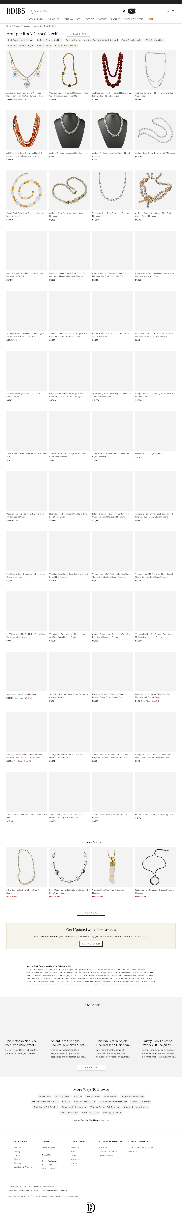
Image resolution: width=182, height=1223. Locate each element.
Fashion (116, 19)
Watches (102, 19)
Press (73, 1151)
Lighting (68, 19)
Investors (74, 1159)
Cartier (51, 981)
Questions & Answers (23, 1166)
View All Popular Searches (91, 1120)
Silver (75, 972)
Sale (151, 19)
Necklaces (27, 26)
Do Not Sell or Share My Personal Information (24, 1190)
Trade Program (48, 1147)
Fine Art (17, 1155)
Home (8, 26)
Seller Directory (48, 1168)
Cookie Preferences (50, 1190)
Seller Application (49, 1160)
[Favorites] (168, 11)
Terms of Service (68, 1196)
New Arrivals (36, 19)
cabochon (30, 984)
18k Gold (86, 972)
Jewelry (89, 19)
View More (91, 912)
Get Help (103, 1147)
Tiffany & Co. (60, 981)
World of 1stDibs (135, 19)
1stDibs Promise (106, 1155)
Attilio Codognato (78, 981)
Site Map (64, 1190)
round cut (117, 984)
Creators (17, 1163)
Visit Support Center (108, 1151)
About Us (75, 1147)
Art (79, 19)
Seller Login (47, 1164)
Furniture (53, 19)
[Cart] (173, 11)
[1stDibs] (15, 11)
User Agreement (35, 1186)
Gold (70, 972)
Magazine (140, 1147)
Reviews (74, 1163)
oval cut (129, 984)
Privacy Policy (48, 1186)
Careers (74, 1155)
